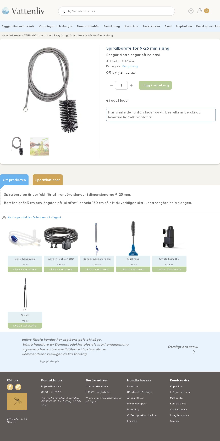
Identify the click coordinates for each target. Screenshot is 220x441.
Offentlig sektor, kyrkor (141, 415)
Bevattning (111, 26)
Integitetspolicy (179, 415)
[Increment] (131, 85)
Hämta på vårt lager (140, 392)
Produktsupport (137, 403)
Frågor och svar (180, 392)
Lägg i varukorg (155, 85)
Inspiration (184, 26)
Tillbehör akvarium (38, 35)
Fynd (168, 26)
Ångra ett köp (135, 397)
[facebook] (10, 387)
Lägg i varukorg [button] (25, 269)
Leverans (132, 386)
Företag (132, 420)
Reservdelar (151, 26)
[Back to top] (213, 434)
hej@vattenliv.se (51, 386)
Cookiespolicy (178, 409)
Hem (5, 35)
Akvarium (131, 26)
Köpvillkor (176, 386)
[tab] (14, 179)
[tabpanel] (110, 198)
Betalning (133, 409)
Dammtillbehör (88, 26)
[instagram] (18, 387)
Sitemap (11, 422)
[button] (26, 352)
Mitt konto (176, 397)
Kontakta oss (178, 403)
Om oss (174, 420)
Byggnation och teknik (18, 26)
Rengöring (61, 35)
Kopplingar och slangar (56, 26)
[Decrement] (111, 85)
